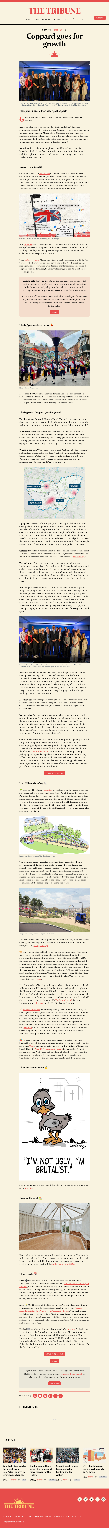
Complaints (20, 1517)
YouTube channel (63, 1000)
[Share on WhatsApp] (50, 1396)
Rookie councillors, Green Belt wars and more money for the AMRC (41, 1470)
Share (54, 1361)
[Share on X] (35, 1396)
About (36, 19)
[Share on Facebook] (40, 1396)
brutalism (29, 1188)
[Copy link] (60, 1396)
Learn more (54, 1383)
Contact (76, 1517)
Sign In (80, 19)
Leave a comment (54, 773)
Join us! (54, 312)
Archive (57, 19)
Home (28, 19)
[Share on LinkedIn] (45, 1396)
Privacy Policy (61, 1517)
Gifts (66, 19)
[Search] (74, 19)
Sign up (7, 1517)
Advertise (46, 19)
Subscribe (100, 18)
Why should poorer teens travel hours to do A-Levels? (93, 1469)
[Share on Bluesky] (55, 1396)
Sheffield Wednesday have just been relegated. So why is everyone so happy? (14, 1470)
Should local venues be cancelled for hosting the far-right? (67, 1470)
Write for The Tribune (40, 1517)
